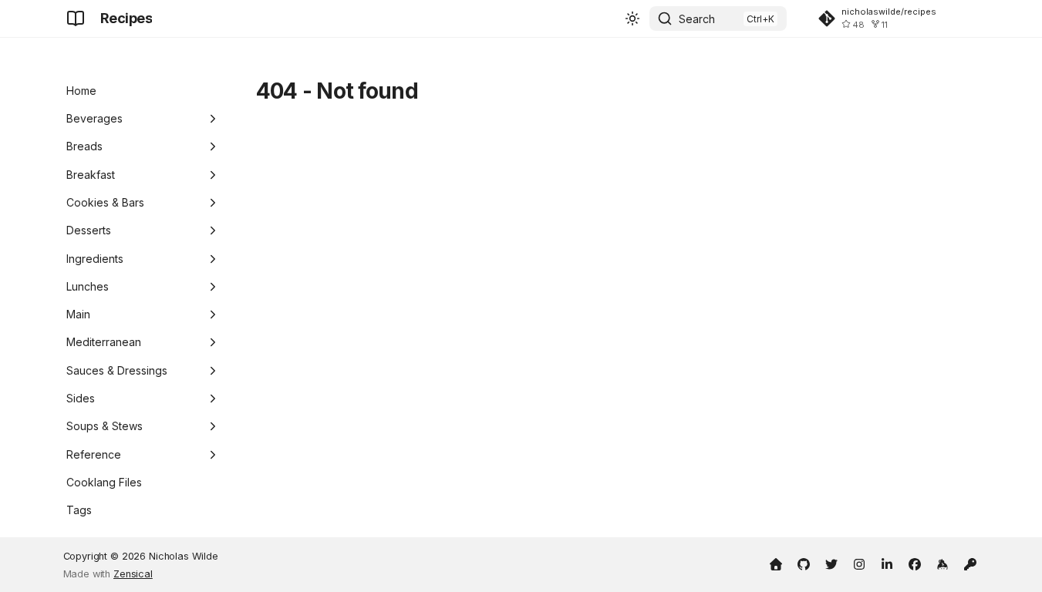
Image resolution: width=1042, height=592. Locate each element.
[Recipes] (75, 18)
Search (697, 18)
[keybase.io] (942, 562)
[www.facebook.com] (914, 562)
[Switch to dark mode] (632, 18)
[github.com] (803, 562)
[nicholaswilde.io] (776, 562)
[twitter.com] (831, 562)
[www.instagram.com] (859, 562)
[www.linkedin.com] (887, 562)
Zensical (133, 574)
